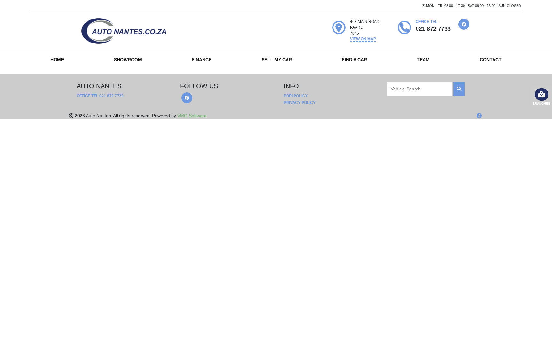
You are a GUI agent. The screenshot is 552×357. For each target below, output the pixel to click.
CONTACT (491, 59)
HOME (57, 59)
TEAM (423, 59)
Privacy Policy (300, 102)
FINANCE (201, 59)
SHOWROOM (128, 59)
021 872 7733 (111, 96)
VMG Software (192, 115)
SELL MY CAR (277, 59)
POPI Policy (296, 96)
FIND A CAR (354, 59)
